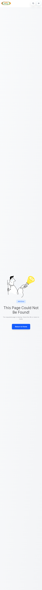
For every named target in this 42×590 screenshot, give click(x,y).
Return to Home (21, 327)
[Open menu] (39, 3)
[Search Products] (33, 3)
